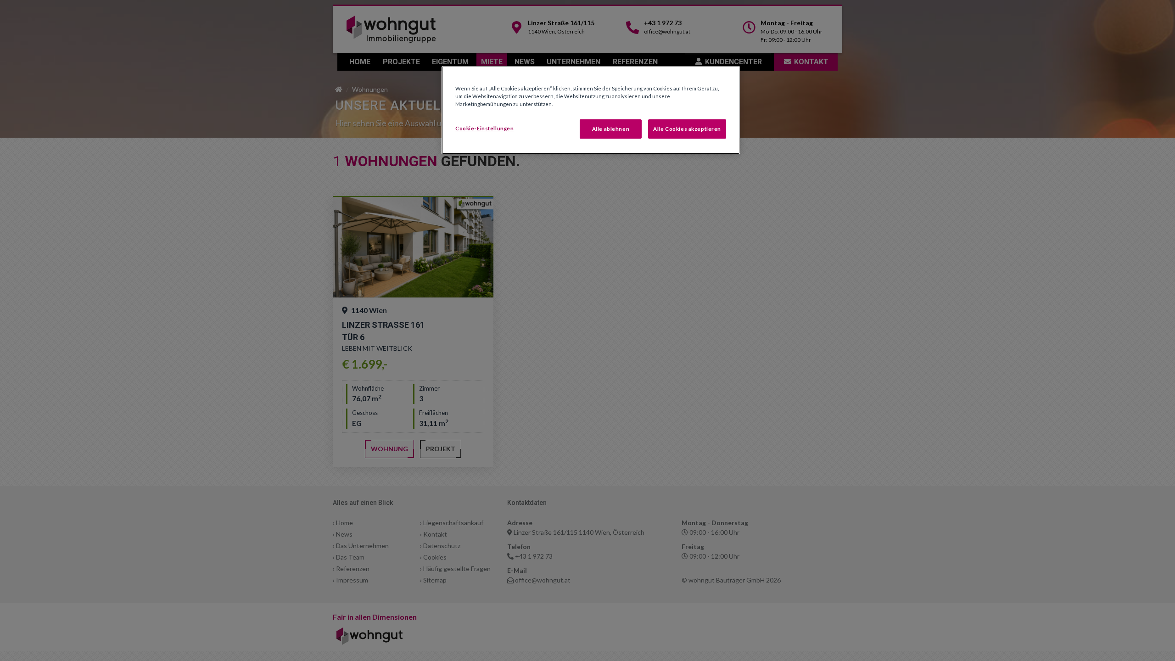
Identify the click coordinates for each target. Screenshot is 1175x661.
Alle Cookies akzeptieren (687, 129)
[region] (591, 110)
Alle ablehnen (610, 129)
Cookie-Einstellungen (484, 128)
